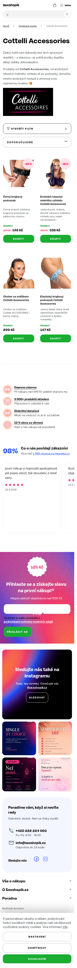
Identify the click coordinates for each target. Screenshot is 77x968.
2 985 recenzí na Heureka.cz (51, 453)
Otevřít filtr (22, 128)
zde (64, 927)
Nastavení (37, 936)
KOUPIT (18, 238)
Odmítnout (37, 947)
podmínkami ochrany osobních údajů (28, 621)
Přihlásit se (17, 631)
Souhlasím (37, 958)
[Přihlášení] (47, 5)
